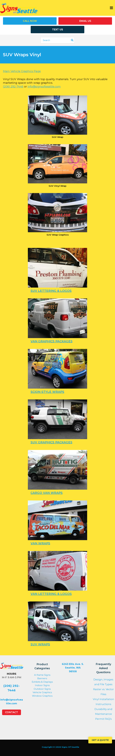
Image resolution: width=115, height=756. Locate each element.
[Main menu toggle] (111, 8)
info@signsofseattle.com (44, 86)
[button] (11, 712)
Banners (42, 678)
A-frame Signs (42, 674)
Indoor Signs (42, 685)
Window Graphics (42, 695)
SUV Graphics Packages (51, 442)
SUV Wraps (40, 644)
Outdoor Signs (42, 688)
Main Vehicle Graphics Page (22, 71)
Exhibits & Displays (42, 681)
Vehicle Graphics (42, 692)
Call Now (30, 21)
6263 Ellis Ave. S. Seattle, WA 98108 (73, 667)
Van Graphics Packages (51, 341)
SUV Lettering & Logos (51, 291)
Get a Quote (100, 740)
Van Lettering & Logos (51, 594)
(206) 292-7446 (13, 86)
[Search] (72, 40)
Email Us (85, 21)
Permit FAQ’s (103, 718)
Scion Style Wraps (47, 392)
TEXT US (57, 29)
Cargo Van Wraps (47, 493)
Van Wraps (40, 543)
